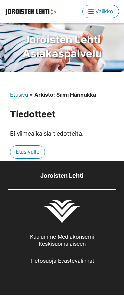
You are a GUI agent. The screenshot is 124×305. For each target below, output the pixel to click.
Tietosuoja (43, 260)
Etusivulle (27, 151)
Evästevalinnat (76, 260)
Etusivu (19, 94)
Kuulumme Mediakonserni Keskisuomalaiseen (62, 240)
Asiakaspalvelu (62, 46)
